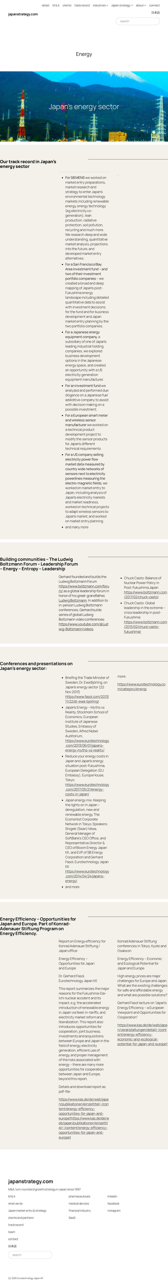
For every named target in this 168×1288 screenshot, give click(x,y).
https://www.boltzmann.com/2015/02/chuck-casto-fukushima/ (145, 627)
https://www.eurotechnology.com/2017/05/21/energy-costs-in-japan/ (87, 789)
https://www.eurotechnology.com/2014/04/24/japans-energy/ (87, 876)
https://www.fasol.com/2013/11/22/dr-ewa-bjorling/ (87, 699)
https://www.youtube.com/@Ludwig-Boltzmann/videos (83, 626)
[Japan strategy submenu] (132, 5)
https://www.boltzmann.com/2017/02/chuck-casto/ (145, 594)
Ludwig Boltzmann (73, 600)
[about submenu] (145, 5)
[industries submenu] (107, 5)
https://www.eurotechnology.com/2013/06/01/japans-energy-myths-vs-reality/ (87, 745)
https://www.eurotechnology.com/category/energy (141, 686)
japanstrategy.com (23, 14)
